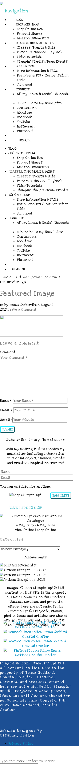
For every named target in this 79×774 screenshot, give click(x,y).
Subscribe (60, 495)
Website (6, 419)
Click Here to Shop (25, 508)
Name (6, 400)
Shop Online (46, 530)
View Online (24, 530)
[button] (14, 11)
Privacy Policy (20, 743)
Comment (7, 352)
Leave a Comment (22, 309)
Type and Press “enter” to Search (27, 761)
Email (6, 410)
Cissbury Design (17, 735)
